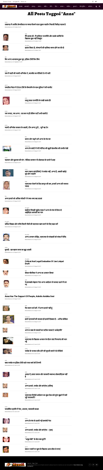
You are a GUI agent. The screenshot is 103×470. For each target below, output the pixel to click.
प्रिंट (56, 6)
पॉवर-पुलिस (82, 6)
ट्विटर (36, 463)
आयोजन (90, 6)
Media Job (23, 1)
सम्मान (39, 6)
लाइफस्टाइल (68, 13)
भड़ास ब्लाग (29, 463)
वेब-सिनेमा (51, 13)
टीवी (51, 6)
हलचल (61, 6)
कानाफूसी (43, 13)
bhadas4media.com (9, 27)
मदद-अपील (59, 13)
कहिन (45, 6)
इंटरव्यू (33, 6)
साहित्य (68, 6)
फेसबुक (33, 463)
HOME (20, 6)
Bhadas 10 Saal (7, 1)
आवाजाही (26, 6)
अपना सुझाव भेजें (16, 1)
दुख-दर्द (74, 6)
